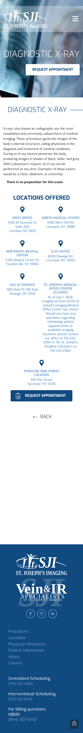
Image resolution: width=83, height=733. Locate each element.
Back (46, 416)
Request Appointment (52, 69)
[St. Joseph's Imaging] (25, 18)
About (13, 656)
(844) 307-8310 (22, 719)
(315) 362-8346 (20, 699)
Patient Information (26, 650)
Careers (15, 663)
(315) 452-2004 (20, 684)
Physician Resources (27, 644)
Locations (17, 637)
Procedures (18, 631)
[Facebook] (30, 613)
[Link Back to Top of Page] (74, 724)
